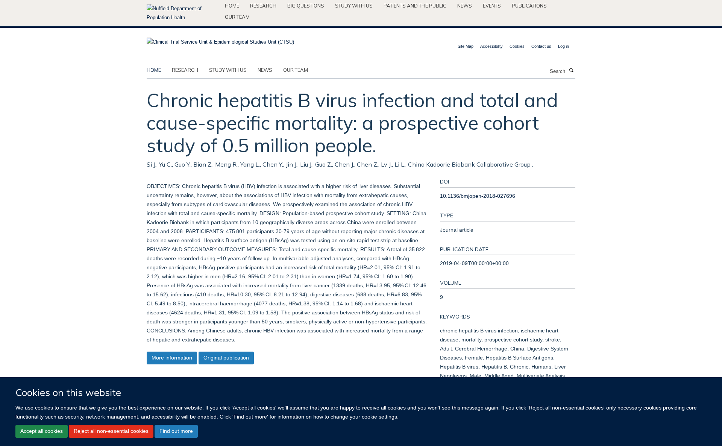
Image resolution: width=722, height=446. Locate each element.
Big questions (305, 6)
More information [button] (172, 358)
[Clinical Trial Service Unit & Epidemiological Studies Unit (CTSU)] (220, 39)
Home (232, 6)
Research (263, 6)
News (464, 6)
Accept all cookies (41, 431)
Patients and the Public (415, 6)
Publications (529, 6)
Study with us (354, 6)
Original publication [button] (226, 358)
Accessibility (491, 46)
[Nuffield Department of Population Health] (183, 13)
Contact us (541, 46)
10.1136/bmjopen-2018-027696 (477, 196)
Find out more (176, 431)
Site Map (465, 46)
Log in (563, 46)
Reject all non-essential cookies (111, 431)
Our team (237, 17)
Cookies (517, 46)
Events (492, 6)
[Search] (571, 71)
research (185, 70)
